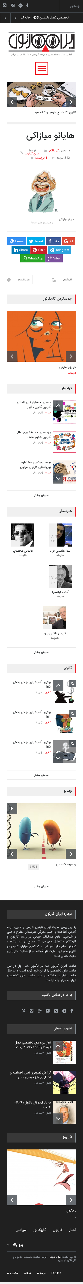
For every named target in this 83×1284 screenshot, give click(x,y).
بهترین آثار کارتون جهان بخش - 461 (31, 715)
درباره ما (41, 1273)
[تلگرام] (21, 6)
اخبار (48, 1053)
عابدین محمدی (23, 551)
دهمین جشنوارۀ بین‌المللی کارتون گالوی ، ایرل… (34, 405)
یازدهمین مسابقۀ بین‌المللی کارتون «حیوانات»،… (33, 435)
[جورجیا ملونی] (41, 336)
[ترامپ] (45, 1177)
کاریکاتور (54, 150)
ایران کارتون (32, 153)
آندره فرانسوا (60, 592)
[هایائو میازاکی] (41, 190)
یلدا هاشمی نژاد (60, 551)
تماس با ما (12, 1273)
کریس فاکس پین (55, 633)
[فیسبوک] (27, 5)
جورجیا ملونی (67, 367)
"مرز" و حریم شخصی (69, 865)
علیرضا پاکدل (74, 1211)
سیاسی (21, 1230)
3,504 (33, 866)
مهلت (48, 413)
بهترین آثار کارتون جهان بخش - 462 (31, 685)
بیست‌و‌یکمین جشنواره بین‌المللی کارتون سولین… (34, 465)
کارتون (57, 1230)
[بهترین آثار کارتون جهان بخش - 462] (64, 691)
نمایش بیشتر (41, 495)
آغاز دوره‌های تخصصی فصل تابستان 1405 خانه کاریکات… (32, 1045)
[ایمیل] (12, 5)
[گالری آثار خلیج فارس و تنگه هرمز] (41, 94)
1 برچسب (41, 157)
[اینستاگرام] (4, 5)
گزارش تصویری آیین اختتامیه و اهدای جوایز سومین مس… (30, 1075)
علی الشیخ (24, 279)
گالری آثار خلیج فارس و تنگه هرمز (54, 112)
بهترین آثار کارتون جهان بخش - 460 (31, 745)
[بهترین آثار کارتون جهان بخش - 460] (64, 751)
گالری (48, 693)
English (56, 1273)
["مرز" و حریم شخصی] (45, 831)
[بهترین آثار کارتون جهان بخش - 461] (64, 721)
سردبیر (27, 1273)
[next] (71, 102)
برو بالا (18, 1245)
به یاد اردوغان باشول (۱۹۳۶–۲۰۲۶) (33, 1105)
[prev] (12, 102)
